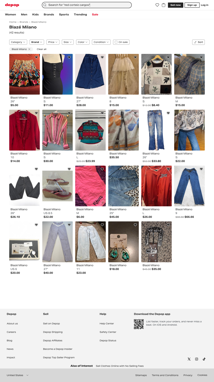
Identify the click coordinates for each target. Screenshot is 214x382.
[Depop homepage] (12, 5)
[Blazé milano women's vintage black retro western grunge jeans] (24, 186)
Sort (200, 42)
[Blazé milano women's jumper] (156, 74)
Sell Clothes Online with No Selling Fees (120, 366)
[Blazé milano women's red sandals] (57, 186)
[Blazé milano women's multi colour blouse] (57, 130)
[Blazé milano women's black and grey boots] (24, 241)
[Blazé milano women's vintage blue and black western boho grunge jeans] (189, 186)
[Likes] (157, 5)
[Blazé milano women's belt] (123, 130)
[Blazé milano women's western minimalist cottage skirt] (90, 74)
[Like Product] (36, 57)
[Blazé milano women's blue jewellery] (123, 241)
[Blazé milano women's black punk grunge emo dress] (57, 74)
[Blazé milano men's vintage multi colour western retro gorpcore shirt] (90, 130)
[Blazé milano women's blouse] (189, 130)
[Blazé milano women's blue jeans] (123, 186)
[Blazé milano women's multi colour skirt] (24, 74)
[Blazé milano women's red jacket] (24, 130)
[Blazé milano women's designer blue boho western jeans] (156, 130)
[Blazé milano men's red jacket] (156, 186)
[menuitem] (10, 14)
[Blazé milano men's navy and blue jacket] (189, 74)
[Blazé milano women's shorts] (90, 186)
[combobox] (87, 5)
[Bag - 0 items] (163, 5)
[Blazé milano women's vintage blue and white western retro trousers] (57, 241)
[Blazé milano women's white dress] (123, 74)
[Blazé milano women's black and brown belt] (156, 241)
